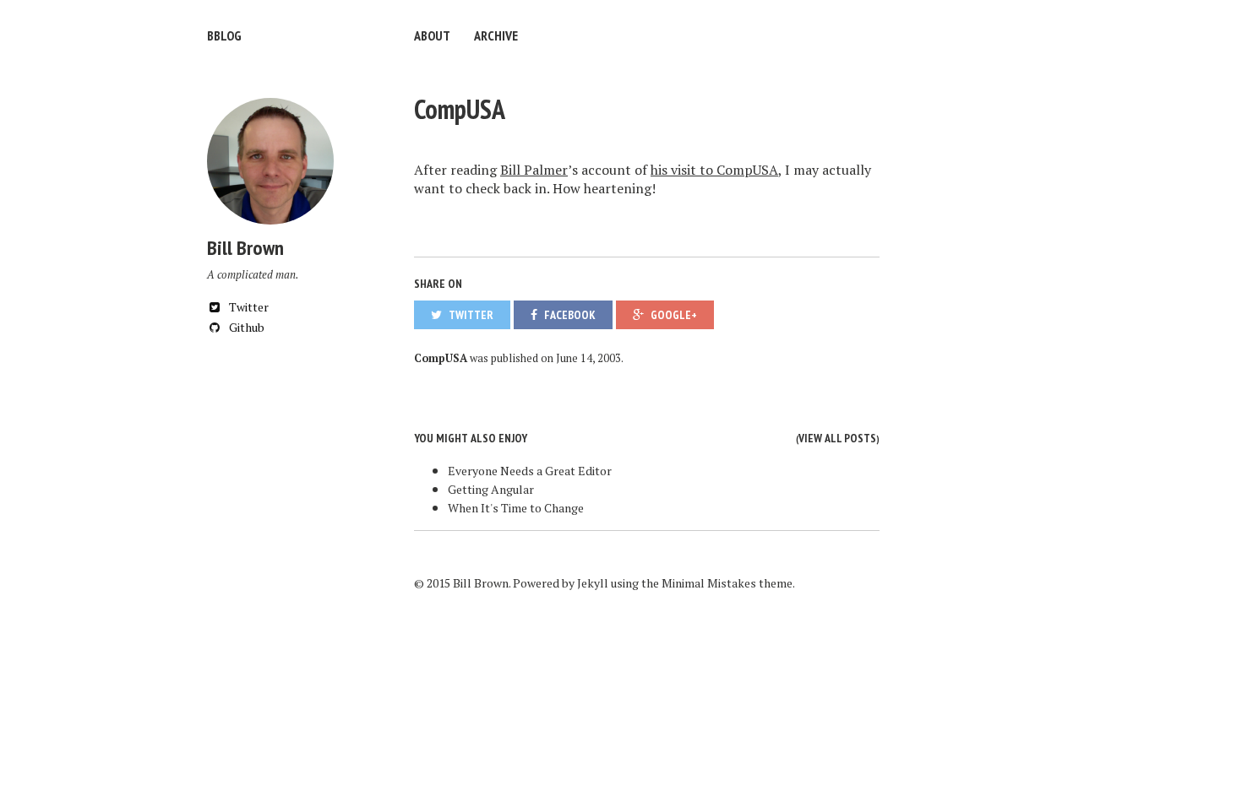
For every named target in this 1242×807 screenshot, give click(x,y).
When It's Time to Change (516, 508)
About (432, 35)
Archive (496, 35)
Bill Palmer (534, 169)
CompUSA (459, 109)
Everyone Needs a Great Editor (530, 471)
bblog (224, 35)
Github (245, 327)
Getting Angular (491, 489)
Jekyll (592, 583)
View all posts (837, 438)
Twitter (247, 307)
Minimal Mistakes (709, 583)
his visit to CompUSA (714, 169)
